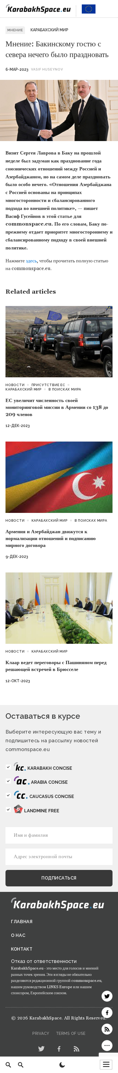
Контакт (22, 949)
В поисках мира (65, 389)
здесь (31, 261)
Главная (22, 921)
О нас (18, 935)
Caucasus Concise (51, 796)
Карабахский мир (49, 30)
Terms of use (71, 1033)
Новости (15, 385)
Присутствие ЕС (48, 385)
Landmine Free (41, 810)
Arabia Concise (49, 782)
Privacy (40, 1033)
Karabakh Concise (49, 768)
